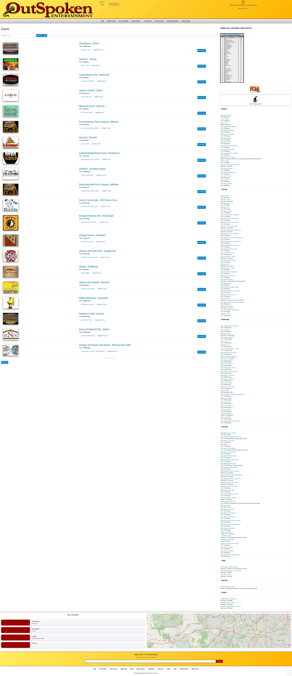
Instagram (246, 8)
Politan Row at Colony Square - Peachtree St (230, 164)
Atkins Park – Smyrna (225, 199)
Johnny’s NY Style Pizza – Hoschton (228, 260)
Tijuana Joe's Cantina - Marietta (94, 282)
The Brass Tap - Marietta (226, 413)
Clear (45, 35)
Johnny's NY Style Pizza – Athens (228, 256)
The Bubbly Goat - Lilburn (226, 535)
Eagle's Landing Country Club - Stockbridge (230, 214)
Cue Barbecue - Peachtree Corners (228, 452)
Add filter (39, 35)
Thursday (109, 190)
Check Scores (135, 21)
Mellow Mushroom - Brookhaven (227, 375)
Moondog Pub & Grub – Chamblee (228, 157)
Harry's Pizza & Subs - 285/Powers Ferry (98, 200)
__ (242, 7)
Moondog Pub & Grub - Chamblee (228, 275)
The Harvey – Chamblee (226, 417)
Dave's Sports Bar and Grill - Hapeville (229, 352)
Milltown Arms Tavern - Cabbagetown (229, 271)
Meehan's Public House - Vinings (228, 268)
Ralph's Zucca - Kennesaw (226, 398)
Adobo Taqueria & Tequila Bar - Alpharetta (230, 325)
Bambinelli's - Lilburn (225, 207)
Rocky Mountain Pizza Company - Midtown (98, 121)
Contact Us (148, 21)
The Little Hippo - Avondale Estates (228, 172)
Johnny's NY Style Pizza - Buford (228, 149)
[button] (4, 35)
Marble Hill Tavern (224, 264)
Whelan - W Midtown (88, 266)
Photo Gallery (159, 21)
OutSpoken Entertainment (152, 673)
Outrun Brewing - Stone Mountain (228, 516)
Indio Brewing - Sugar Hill (226, 138)
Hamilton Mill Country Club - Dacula (228, 463)
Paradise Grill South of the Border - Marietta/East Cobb (104, 345)
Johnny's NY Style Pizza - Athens (228, 490)
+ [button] (149, 616)
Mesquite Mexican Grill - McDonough (96, 215)
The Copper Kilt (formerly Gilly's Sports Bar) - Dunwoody (232, 302)
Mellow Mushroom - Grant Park (227, 509)
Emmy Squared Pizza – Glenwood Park (229, 218)
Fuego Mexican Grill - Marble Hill (94, 74)
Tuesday (109, 128)
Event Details (201, 50)
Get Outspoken (123, 21)
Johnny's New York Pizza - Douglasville (97, 250)
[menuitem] (94, 669)
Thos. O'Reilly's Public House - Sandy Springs (230, 421)
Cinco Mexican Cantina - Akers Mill (228, 448)
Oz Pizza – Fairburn (225, 390)
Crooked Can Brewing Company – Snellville (230, 348)
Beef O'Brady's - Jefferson (226, 211)
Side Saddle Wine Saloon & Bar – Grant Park (230, 290)
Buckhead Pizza (224, 444)
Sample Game (186, 21)
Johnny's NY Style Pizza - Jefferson (228, 367)
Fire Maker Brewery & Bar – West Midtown (229, 459)
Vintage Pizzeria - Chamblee (92, 235)
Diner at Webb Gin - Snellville (227, 360)
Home (102, 21)
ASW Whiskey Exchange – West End (228, 433)
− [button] (149, 618)
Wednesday (100, 49)
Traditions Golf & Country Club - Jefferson (230, 543)
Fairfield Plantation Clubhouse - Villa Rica (229, 222)
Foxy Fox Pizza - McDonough (227, 364)
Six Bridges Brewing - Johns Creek (228, 294)
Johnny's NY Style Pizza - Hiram (227, 252)
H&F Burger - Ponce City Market (227, 134)
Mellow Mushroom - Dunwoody (93, 297)
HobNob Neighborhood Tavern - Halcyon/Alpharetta (231, 237)
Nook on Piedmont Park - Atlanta (94, 329)
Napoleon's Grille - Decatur (91, 313)
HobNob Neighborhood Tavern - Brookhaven (99, 153)
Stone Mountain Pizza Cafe (227, 168)
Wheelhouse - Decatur (225, 313)
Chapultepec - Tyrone (89, 43)
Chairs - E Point (224, 122)
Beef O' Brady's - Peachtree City (227, 440)
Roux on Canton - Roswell (226, 402)
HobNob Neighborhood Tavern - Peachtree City (231, 241)
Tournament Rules (173, 21)
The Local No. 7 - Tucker (226, 176)
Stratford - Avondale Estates (92, 168)
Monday (98, 65)
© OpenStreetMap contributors (285, 647)
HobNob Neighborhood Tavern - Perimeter (229, 245)
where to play (111, 21)
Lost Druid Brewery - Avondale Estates (229, 371)
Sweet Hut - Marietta (225, 298)
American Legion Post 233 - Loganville (229, 567)
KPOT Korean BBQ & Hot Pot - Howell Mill (229, 153)
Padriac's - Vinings (88, 59)
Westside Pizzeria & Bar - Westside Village (230, 309)
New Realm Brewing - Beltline (227, 279)
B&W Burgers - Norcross (226, 203)
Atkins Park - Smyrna (225, 329)
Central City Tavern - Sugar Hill (227, 337)
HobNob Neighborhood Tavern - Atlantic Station (231, 230)
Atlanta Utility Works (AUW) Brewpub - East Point (231, 436)
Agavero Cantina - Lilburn (91, 90)
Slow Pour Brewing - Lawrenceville (228, 528)
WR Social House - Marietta (92, 106)
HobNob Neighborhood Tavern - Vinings (229, 249)
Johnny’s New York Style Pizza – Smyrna (229, 494)
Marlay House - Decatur (226, 505)
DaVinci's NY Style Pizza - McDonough (229, 126)
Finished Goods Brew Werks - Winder (228, 455)
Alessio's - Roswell (88, 137)
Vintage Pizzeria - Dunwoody (227, 551)
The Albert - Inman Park (226, 409)
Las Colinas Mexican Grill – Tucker (228, 501)
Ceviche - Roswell (224, 119)
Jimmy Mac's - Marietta (226, 141)
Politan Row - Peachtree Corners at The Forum (231, 520)
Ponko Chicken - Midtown (226, 283)
